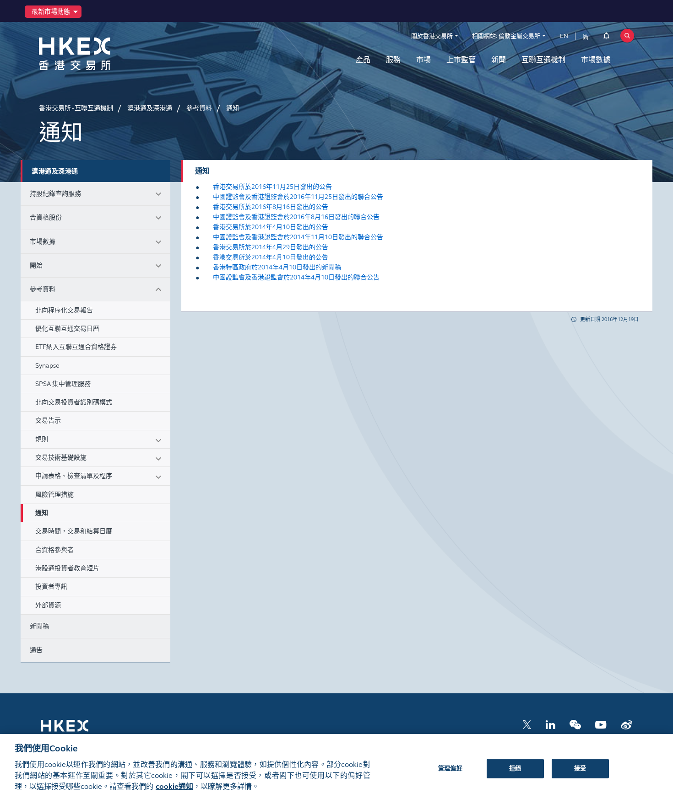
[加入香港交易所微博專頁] (626, 724)
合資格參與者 (54, 550)
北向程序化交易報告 (64, 310)
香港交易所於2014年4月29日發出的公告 (270, 247)
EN (564, 36)
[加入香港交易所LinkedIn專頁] (550, 724)
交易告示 (48, 420)
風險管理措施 (54, 494)
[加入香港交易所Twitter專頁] (527, 724)
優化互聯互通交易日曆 (67, 328)
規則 (41, 439)
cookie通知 (174, 786)
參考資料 (42, 289)
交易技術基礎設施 (61, 457)
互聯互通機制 (543, 59)
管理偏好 (450, 768)
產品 (363, 59)
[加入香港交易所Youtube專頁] (601, 724)
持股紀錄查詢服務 (55, 194)
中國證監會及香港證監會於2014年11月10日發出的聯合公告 (298, 237)
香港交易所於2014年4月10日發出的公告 (270, 227)
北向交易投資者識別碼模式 (73, 402)
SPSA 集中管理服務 (63, 384)
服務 (393, 59)
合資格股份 (46, 217)
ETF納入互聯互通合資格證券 (76, 347)
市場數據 (595, 59)
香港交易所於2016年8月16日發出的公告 (270, 207)
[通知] (606, 37)
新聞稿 (39, 626)
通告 (36, 650)
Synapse (47, 366)
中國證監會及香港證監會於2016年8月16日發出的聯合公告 (296, 217)
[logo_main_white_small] (76, 729)
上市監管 (461, 59)
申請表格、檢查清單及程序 (73, 476)
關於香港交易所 (432, 36)
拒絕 (515, 768)
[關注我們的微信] (575, 724)
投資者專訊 (51, 586)
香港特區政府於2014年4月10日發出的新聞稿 (277, 267)
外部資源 (48, 605)
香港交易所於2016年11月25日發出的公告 (272, 187)
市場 (423, 59)
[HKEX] (98, 53)
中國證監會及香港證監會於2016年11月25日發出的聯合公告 (298, 197)
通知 (41, 513)
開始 (36, 265)
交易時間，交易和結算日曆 (73, 531)
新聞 (498, 59)
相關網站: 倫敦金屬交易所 (506, 36)
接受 (580, 768)
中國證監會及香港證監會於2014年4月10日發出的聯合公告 (296, 277)
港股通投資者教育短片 (67, 568)
